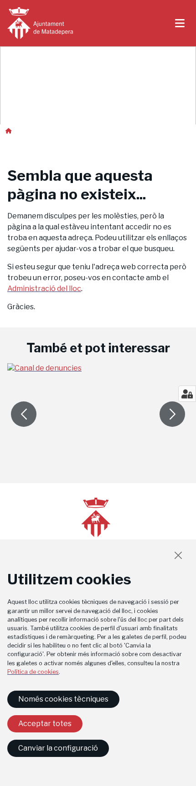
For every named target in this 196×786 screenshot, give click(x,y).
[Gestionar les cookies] (187, 394)
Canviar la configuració (58, 748)
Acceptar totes (45, 723)
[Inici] (40, 23)
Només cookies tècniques (63, 699)
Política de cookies (33, 671)
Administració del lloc (44, 288)
